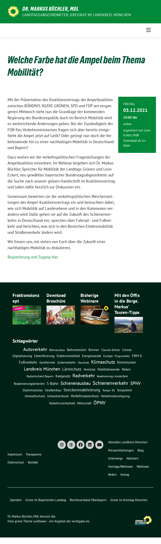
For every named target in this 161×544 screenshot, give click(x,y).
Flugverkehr (122, 356)
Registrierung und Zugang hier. (33, 256)
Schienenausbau (76, 383)
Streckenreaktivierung (82, 389)
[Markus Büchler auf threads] (71, 445)
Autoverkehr (35, 349)
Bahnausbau (57, 350)
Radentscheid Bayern (40, 376)
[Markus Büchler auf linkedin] (90, 445)
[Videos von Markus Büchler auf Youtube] (99, 445)
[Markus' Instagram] (62, 445)
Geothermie (47, 362)
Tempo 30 (108, 390)
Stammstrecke (33, 390)
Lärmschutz (72, 369)
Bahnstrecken (76, 350)
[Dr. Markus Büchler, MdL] (13, 11)
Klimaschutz (103, 362)
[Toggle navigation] (148, 30)
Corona (126, 350)
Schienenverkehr (110, 383)
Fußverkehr (28, 362)
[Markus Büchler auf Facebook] (81, 445)
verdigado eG (80, 521)
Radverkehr (84, 376)
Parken (126, 369)
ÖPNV (99, 402)
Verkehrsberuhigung (115, 396)
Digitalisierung (22, 356)
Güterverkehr (66, 362)
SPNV (135, 383)
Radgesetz (63, 376)
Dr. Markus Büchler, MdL (50, 9)
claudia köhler (110, 350)
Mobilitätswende (108, 369)
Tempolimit (124, 390)
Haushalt (83, 362)
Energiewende (91, 356)
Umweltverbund (58, 396)
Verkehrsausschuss (85, 395)
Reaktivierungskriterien (29, 383)
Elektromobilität (68, 355)
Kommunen (126, 362)
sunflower (40, 521)
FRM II (137, 355)
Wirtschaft (84, 403)
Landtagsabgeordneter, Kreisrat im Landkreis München (76, 14)
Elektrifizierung (44, 356)
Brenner (93, 350)
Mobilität (89, 369)
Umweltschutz (35, 396)
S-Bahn (52, 383)
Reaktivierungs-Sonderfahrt (112, 376)
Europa (108, 356)
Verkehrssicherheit (62, 403)
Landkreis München (42, 369)
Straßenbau (53, 390)
